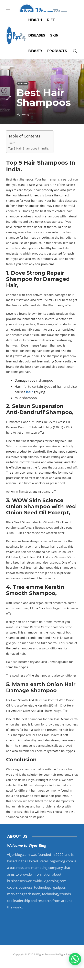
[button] (75, 959)
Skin (54, 35)
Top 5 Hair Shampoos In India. (28, 148)
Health (35, 20)
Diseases (36, 35)
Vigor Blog (65, 954)
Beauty (35, 51)
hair (29, 392)
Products (57, 51)
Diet (51, 20)
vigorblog (23, 114)
